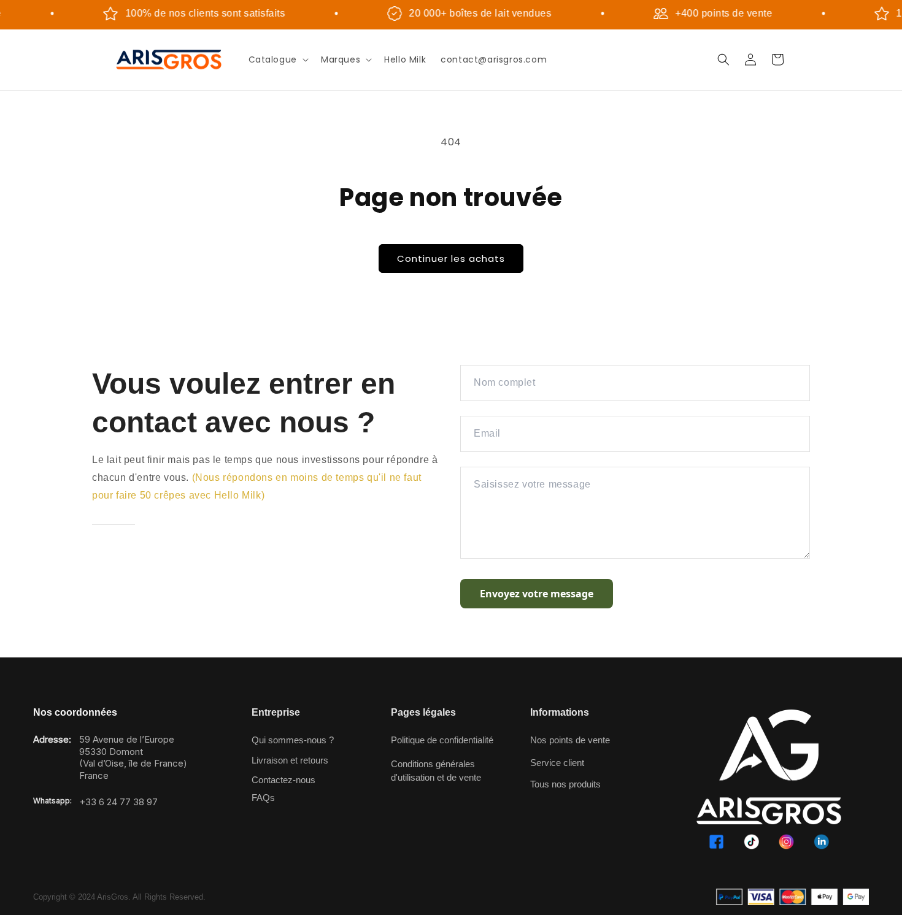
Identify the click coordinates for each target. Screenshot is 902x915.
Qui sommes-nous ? (293, 740)
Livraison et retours (290, 760)
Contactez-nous (283, 780)
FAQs (263, 797)
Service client (557, 762)
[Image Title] (716, 841)
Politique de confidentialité (442, 740)
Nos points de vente (570, 740)
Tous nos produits (565, 784)
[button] (277, 59)
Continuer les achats (451, 258)
